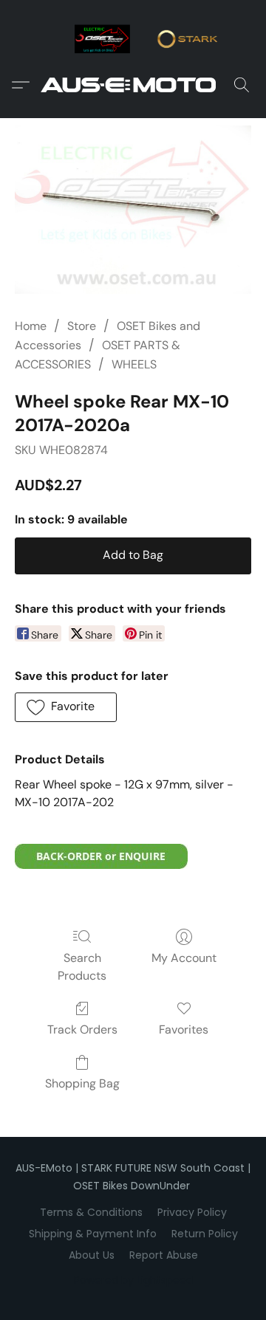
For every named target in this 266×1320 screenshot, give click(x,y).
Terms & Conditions (91, 1212)
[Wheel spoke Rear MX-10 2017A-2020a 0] (133, 210)
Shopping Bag (82, 1083)
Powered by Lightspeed (133, 1280)
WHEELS (134, 364)
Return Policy (204, 1233)
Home (31, 326)
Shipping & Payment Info (93, 1233)
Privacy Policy (192, 1212)
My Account (183, 958)
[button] (133, 85)
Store (81, 326)
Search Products (82, 966)
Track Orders (82, 1029)
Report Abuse (163, 1255)
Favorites (183, 1029)
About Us (92, 1255)
